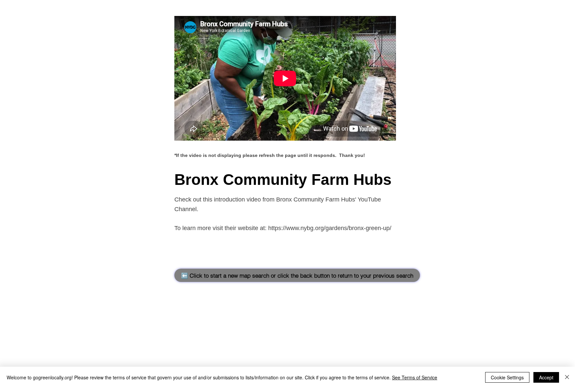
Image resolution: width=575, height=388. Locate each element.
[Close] (567, 377)
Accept (546, 377)
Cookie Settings (507, 377)
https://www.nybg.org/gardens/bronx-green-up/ (329, 228)
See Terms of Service (414, 377)
